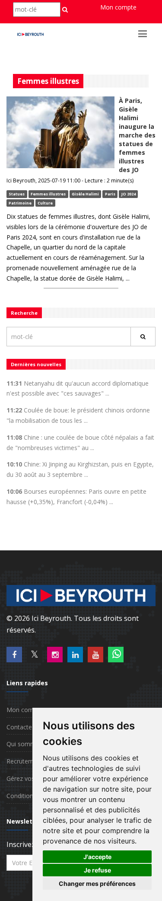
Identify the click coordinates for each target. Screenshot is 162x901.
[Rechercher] (143, 336)
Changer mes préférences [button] (97, 883)
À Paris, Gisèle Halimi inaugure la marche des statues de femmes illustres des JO (137, 135)
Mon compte (118, 7)
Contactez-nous (28, 727)
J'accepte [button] (97, 856)
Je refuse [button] (97, 870)
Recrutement (24, 761)
